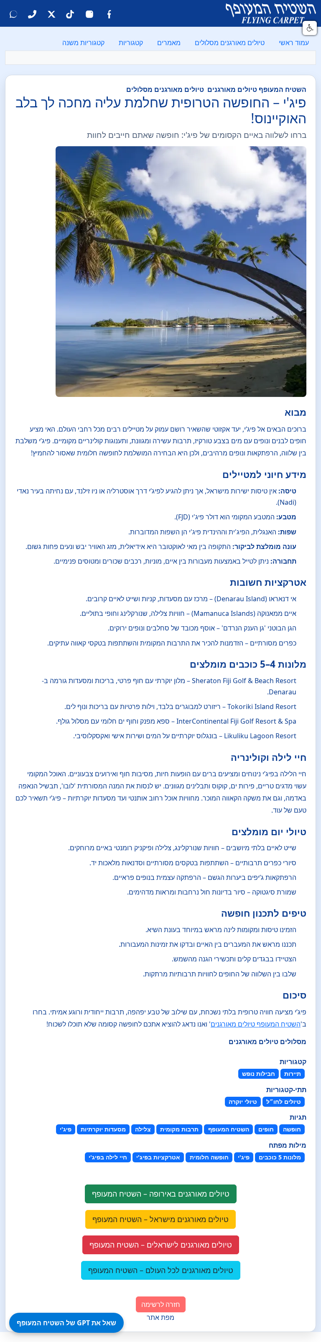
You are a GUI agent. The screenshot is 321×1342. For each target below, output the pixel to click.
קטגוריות (131, 42)
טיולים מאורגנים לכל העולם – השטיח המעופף (160, 1270)
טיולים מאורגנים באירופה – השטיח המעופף (160, 1194)
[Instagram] (89, 13)
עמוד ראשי (294, 42)
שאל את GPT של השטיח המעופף (66, 1322)
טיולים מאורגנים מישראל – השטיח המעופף (160, 1219)
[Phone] (32, 13)
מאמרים (169, 42)
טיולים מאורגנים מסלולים (230, 42)
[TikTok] (70, 13)
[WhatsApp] (13, 13)
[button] (310, 28)
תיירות (292, 1074)
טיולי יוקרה (243, 1102)
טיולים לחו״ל (283, 1102)
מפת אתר (160, 1317)
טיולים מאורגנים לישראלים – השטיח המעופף (160, 1245)
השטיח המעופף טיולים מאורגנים (256, 1024)
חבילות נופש (258, 1074)
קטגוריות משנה (83, 42)
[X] (51, 13)
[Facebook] (108, 13)
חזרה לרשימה (160, 1304)
